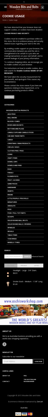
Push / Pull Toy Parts (16, 213)
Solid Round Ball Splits (18, 220)
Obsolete (11, 206)
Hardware (12, 187)
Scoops (11, 217)
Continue (9, 97)
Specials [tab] (24, 265)
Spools (11, 231)
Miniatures (12, 202)
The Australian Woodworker (30, 380)
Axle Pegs (11, 114)
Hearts (10, 191)
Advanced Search (38, 256)
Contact (6, 381)
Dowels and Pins (15, 165)
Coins (10, 154)
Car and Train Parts (16, 136)
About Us (6, 376)
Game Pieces (12, 184)
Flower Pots (13, 176)
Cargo (10, 140)
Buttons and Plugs (16, 129)
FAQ (25, 376)
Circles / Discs (13, 147)
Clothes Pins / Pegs (16, 151)
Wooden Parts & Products (17, 110)
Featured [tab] (10, 265)
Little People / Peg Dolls (18, 198)
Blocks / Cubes (14, 121)
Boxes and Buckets (15, 125)
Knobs (10, 195)
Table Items (12, 235)
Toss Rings (12, 239)
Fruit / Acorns (14, 180)
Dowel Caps (12, 162)
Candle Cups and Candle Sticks (20, 132)
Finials (10, 173)
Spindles (11, 228)
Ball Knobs (12, 118)
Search (7, 250)
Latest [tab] (36, 265)
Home (4, 20)
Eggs (9, 169)
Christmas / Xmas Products (19, 143)
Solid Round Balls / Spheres (19, 224)
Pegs (9, 209)
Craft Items (12, 158)
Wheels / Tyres (14, 242)
